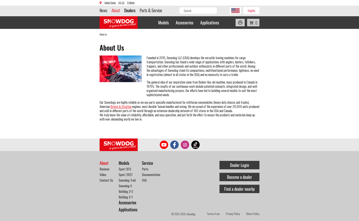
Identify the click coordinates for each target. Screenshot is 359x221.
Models (163, 22)
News (103, 10)
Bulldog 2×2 (126, 191)
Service (147, 163)
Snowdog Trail (127, 180)
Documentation (151, 174)
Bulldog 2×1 (126, 196)
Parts (145, 168)
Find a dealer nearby (239, 189)
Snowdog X (125, 185)
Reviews (104, 168)
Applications (209, 22)
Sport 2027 (126, 174)
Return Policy (252, 214)
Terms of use (213, 214)
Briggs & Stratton (121, 106)
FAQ (144, 180)
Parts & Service (151, 10)
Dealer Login (239, 165)
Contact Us (106, 180)
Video (103, 174)
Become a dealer (239, 177)
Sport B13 (125, 168)
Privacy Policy (233, 214)
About (115, 10)
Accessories (184, 22)
